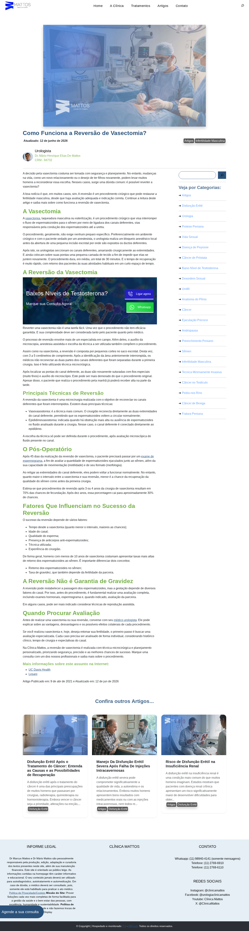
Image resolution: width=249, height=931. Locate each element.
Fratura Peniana (192, 413)
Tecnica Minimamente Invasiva (202, 372)
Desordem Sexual (193, 278)
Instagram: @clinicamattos (207, 890)
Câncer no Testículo (195, 382)
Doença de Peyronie (195, 247)
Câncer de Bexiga (193, 403)
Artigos (162, 6)
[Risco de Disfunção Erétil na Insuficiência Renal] (193, 735)
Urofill (186, 288)
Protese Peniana (193, 226)
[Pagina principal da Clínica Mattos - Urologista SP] (18, 5)
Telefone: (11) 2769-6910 (207, 863)
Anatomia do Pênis (194, 299)
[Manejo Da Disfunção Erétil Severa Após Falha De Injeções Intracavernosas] (124, 735)
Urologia (187, 216)
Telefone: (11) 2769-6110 (207, 867)
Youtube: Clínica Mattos (207, 899)
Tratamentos (140, 6)
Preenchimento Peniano (197, 340)
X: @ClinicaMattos (207, 903)
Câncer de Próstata (194, 257)
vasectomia (32, 218)
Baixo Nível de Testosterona (200, 268)
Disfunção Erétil (192, 205)
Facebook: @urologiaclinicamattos (207, 894)
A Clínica (117, 6)
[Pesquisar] (222, 175)
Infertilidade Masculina (210, 140)
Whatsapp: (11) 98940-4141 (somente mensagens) (207, 858)
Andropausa (190, 330)
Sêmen (186, 351)
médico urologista (125, 620)
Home (98, 6)
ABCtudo (133, 926)
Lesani (33, 674)
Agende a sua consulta (20, 912)
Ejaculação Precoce (195, 320)
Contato (182, 6)
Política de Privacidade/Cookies (27, 892)
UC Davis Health (39, 669)
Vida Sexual (190, 236)
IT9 (124, 926)
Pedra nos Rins (192, 392)
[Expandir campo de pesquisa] (242, 6)
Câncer (186, 309)
